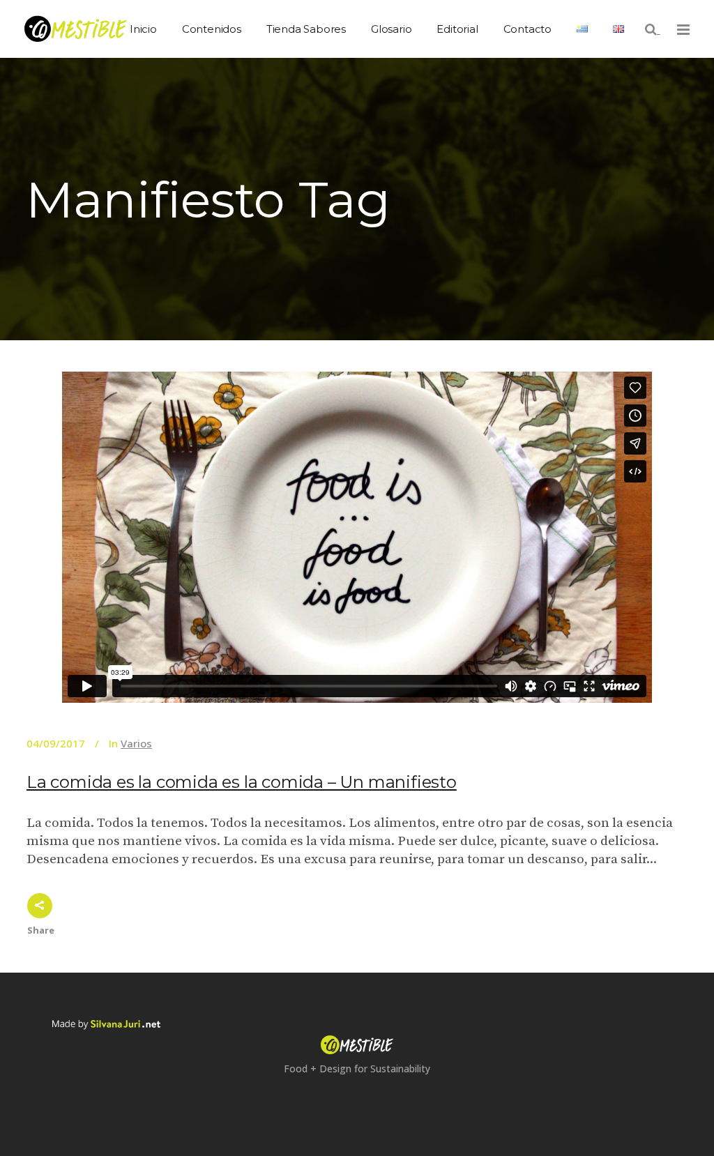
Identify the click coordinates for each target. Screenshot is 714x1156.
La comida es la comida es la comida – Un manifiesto (241, 782)
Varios (136, 743)
